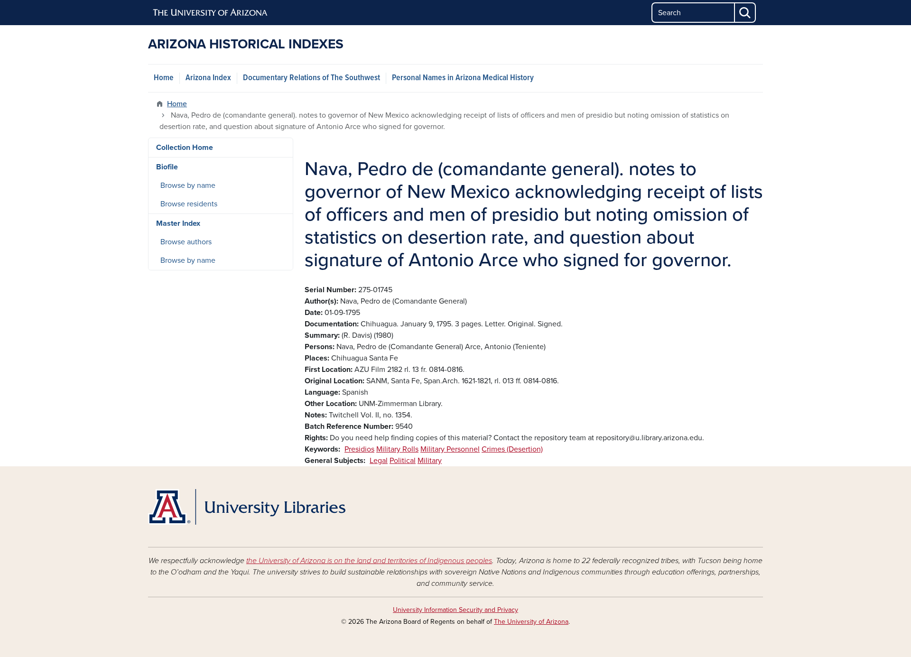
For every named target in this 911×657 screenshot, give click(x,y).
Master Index (178, 223)
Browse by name (187, 185)
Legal (379, 460)
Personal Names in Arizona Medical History (463, 78)
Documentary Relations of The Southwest (311, 78)
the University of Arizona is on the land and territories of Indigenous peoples (369, 560)
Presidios (359, 449)
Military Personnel (450, 449)
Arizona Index (208, 78)
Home (164, 78)
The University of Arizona (531, 622)
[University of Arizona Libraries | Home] (246, 507)
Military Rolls (397, 449)
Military (430, 460)
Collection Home (184, 147)
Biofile (167, 167)
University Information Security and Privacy (455, 610)
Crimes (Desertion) (512, 449)
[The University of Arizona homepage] (210, 13)
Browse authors (186, 242)
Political (403, 460)
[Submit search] (745, 12)
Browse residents (188, 204)
